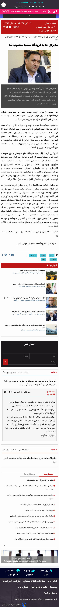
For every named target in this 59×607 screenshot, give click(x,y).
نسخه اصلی (20, 6)
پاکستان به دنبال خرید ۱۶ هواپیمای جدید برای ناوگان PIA (34, 527)
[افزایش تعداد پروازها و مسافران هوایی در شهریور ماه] (51, 315)
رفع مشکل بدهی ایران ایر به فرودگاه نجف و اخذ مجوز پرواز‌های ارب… (25, 326)
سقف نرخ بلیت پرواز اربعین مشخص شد (40, 480)
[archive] (4, 546)
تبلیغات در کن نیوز (39, 587)
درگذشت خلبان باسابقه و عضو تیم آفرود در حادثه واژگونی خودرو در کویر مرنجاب (30, 497)
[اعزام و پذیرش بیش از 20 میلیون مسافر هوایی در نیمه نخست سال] (51, 302)
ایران (51, 255)
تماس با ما (52, 581)
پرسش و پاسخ (50, 593)
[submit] (5, 362)
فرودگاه (43, 255)
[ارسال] (6, 27)
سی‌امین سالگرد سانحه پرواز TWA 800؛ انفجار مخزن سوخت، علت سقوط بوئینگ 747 (29, 488)
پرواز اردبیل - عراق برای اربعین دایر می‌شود (39, 510)
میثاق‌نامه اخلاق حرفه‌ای (34, 581)
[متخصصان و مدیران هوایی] (29, 556)
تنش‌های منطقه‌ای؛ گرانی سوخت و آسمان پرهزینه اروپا (35, 533)
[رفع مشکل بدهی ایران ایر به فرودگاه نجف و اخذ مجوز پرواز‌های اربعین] (51, 329)
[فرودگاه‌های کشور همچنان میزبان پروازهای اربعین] (51, 288)
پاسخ (9, 373)
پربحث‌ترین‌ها (29, 474)
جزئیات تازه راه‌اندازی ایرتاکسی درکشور (32, 270)
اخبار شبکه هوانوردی (27, 599)
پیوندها (53, 587)
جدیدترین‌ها (48, 474)
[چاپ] (4, 27)
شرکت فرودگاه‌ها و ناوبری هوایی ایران (46, 29)
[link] (43, 6)
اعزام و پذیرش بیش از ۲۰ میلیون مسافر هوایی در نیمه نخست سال (24, 298)
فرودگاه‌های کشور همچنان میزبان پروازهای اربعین (29, 284)
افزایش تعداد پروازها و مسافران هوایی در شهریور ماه (28, 311)
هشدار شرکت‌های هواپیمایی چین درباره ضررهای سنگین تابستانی (31, 516)
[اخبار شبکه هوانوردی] (29, 11)
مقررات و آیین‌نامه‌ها (11, 581)
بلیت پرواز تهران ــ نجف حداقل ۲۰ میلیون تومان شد (36, 504)
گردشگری (53, 259)
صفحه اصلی (50, 23)
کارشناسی (33, 255)
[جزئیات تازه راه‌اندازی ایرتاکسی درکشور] (51, 274)
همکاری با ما (23, 587)
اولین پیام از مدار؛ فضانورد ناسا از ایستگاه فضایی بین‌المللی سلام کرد (31, 521)
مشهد (43, 259)
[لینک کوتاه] (10, 27)
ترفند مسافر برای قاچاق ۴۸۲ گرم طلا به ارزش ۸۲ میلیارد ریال (34, 539)
